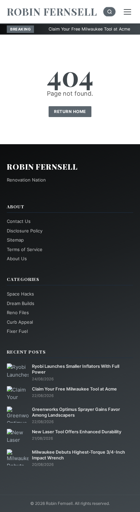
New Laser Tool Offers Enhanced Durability (76, 431)
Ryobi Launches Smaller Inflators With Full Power (75, 369)
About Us (17, 258)
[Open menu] (127, 12)
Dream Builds (20, 303)
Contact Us (19, 221)
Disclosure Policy (24, 230)
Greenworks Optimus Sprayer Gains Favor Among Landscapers (76, 412)
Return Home (70, 111)
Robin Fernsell (52, 11)
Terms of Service (24, 249)
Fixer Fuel (17, 331)
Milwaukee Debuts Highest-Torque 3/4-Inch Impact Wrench (78, 455)
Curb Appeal (20, 322)
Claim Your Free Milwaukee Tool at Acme (75, 29)
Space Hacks (20, 294)
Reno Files (18, 312)
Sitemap (15, 240)
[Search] (109, 11)
